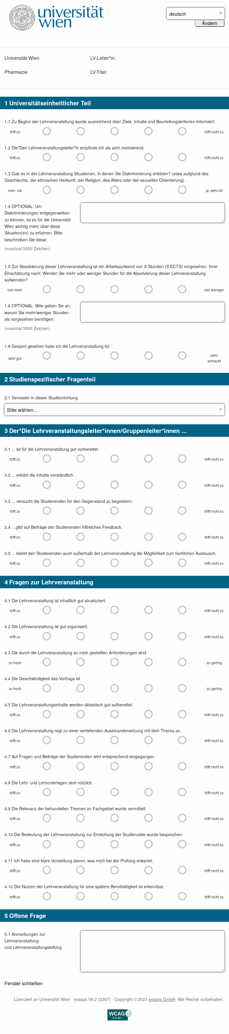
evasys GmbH (162, 999)
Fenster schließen (23, 983)
